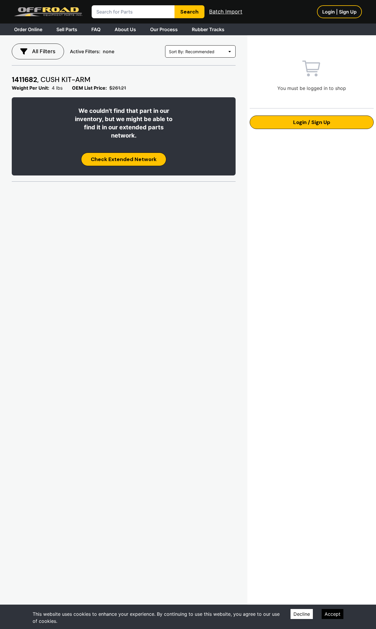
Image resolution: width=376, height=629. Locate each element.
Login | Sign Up (339, 12)
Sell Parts (66, 29)
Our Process (164, 29)
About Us (125, 29)
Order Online (28, 29)
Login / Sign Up (311, 122)
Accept (332, 614)
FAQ (95, 29)
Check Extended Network (124, 159)
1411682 (51, 79)
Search (189, 11)
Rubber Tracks (208, 29)
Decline (301, 614)
